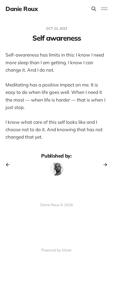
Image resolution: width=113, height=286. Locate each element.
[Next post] (103, 165)
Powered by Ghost (56, 250)
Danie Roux (21, 9)
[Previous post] (9, 165)
